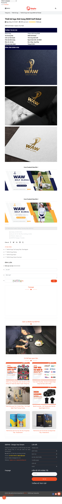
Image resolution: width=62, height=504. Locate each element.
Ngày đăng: (9, 22)
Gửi (54, 281)
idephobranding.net (21, 460)
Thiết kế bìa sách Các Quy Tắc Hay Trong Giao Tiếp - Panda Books (17, 431)
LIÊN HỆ (34, 463)
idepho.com (13, 460)
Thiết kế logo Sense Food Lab (13, 257)
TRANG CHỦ (35, 448)
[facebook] (53, 494)
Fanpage (31, 287)
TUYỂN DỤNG (35, 460)
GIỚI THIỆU (34, 451)
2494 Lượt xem (24, 22)
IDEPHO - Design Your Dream (14, 445)
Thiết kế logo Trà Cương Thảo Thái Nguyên (17, 249)
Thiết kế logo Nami (11, 254)
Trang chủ (7, 12)
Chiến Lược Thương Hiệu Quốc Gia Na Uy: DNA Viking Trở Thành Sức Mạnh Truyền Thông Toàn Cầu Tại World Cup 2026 (18, 383)
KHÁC (33, 466)
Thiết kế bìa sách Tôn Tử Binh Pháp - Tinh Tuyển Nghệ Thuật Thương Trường (18, 407)
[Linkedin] (16, 242)
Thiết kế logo (15, 12)
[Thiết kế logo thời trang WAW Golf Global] (31, 8)
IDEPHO (25, 493)
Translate (6, 4)
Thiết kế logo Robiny (11, 252)
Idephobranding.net (9, 495)
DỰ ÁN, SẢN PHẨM (37, 457)
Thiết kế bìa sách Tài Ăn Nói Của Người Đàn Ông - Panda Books (44, 431)
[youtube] (55, 494)
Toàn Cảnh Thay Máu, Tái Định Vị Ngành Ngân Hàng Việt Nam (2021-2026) (44, 382)
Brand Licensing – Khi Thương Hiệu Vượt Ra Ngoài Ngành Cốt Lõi (44, 407)
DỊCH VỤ (34, 454)
